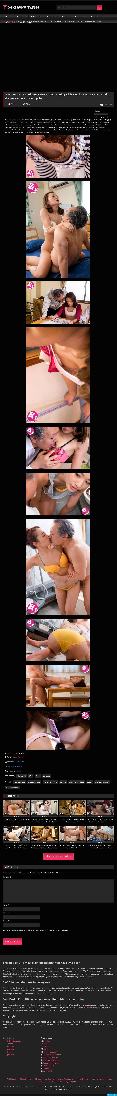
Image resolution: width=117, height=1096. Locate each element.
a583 (18, 771)
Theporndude (27, 22)
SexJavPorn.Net (23, 7)
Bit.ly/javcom (48, 1068)
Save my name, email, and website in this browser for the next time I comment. (37, 930)
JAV (30, 776)
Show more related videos (58, 856)
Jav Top (67, 17)
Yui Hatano (11, 1079)
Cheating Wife (34, 782)
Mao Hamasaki (98, 1079)
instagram (11, 1046)
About (13, 104)
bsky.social (47, 1071)
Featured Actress (76, 782)
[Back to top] (113, 1079)
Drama (63, 782)
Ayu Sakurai (71, 1082)
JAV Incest (53, 17)
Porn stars (96, 17)
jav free (87, 1008)
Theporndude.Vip (50, 1052)
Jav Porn (47, 1049)
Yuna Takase (18, 757)
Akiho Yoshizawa (65, 1079)
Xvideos (46, 776)
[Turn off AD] (112, 1095)
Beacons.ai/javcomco (51, 1057)
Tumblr (10, 1044)
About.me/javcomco (51, 1063)
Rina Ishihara (82, 1079)
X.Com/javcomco (14, 1041)
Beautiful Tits (19, 782)
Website (6, 921)
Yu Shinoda (49, 1079)
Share (28, 104)
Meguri (38, 1079)
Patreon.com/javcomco (52, 1055)
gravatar (10, 1055)
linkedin (10, 1049)
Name (6, 905)
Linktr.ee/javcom (49, 1066)
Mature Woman (12, 788)
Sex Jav (46, 1041)
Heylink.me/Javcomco (52, 1060)
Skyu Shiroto (18, 762)
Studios (10, 22)
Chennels (80, 17)
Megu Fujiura (25, 1079)
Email (6, 913)
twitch (9, 1052)
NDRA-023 (17, 766)
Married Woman (102, 782)
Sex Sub (44, 1046)
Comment (7, 877)
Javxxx (44, 1044)
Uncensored (37, 17)
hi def (89, 782)
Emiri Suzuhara (55, 1082)
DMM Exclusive (50, 782)
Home (9, 17)
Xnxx (38, 776)
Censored (22, 17)
